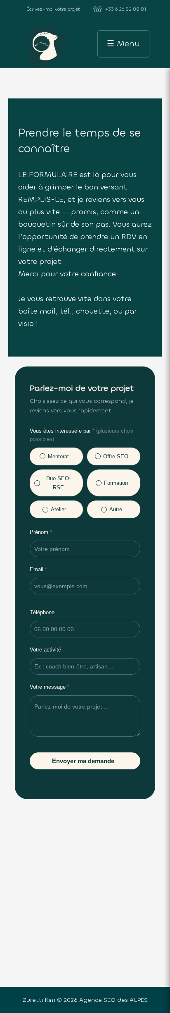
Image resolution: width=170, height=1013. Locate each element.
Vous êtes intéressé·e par (82, 435)
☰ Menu (123, 43)
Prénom (41, 532)
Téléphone (42, 612)
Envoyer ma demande (83, 760)
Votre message (49, 687)
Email (38, 569)
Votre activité (45, 650)
